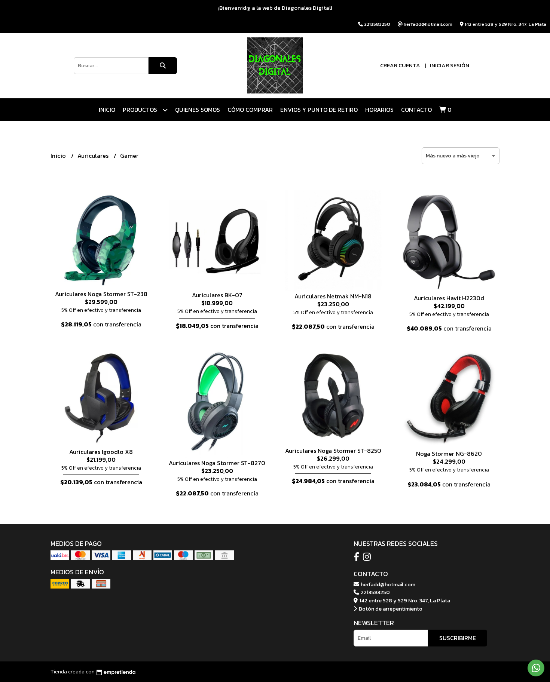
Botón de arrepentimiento (390, 609)
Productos (141, 109)
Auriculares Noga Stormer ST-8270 (217, 462)
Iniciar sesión (449, 65)
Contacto (416, 109)
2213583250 (375, 592)
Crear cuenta (400, 65)
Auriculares (93, 155)
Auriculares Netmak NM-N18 (333, 296)
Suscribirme (457, 637)
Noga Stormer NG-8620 (449, 453)
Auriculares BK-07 (217, 295)
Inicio (107, 109)
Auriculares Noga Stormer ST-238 (101, 293)
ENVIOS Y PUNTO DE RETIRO (319, 109)
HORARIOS (379, 109)
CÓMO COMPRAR (250, 109)
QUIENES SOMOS (197, 109)
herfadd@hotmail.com (387, 584)
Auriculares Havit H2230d (449, 298)
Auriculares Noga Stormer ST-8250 (333, 450)
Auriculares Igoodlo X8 (101, 451)
